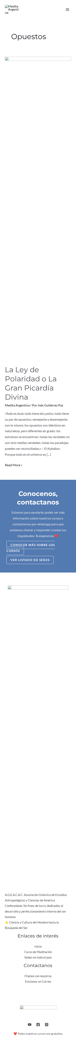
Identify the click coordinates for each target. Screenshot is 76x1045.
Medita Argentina (17, 405)
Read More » (13, 464)
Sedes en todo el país (38, 957)
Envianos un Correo (38, 981)
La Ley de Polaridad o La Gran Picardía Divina (31, 383)
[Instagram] (46, 1024)
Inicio (38, 946)
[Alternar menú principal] (67, 9)
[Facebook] (38, 1024)
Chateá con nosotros (38, 976)
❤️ (15, 1033)
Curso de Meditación (38, 952)
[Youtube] (29, 1024)
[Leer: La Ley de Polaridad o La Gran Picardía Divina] (38, 208)
